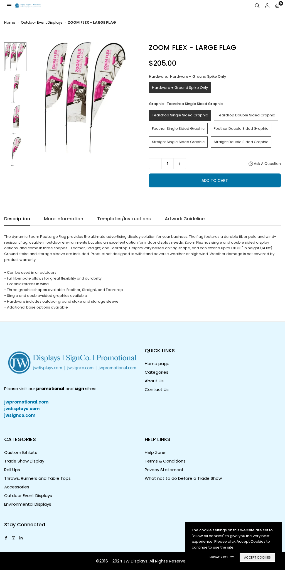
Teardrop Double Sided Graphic (246, 115)
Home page (157, 363)
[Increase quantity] (180, 163)
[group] (85, 98)
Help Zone (155, 452)
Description (17, 219)
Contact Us (157, 389)
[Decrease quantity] (155, 163)
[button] (277, 5)
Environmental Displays (27, 504)
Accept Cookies (257, 557)
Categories (156, 372)
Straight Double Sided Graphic (241, 142)
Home (9, 22)
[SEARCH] (257, 5)
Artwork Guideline (185, 219)
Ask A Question (267, 163)
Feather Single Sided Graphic (178, 128)
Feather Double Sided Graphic (241, 128)
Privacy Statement (164, 470)
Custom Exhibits (20, 452)
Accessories (16, 487)
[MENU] (9, 5)
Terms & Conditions (165, 461)
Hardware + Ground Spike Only (180, 87)
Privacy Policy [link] (222, 557)
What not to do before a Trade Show (183, 478)
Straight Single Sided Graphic (178, 142)
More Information (63, 219)
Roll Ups (12, 470)
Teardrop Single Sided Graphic (180, 115)
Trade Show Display (24, 461)
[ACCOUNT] (267, 5)
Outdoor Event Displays (42, 22)
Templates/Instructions (124, 219)
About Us (154, 381)
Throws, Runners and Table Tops (37, 478)
